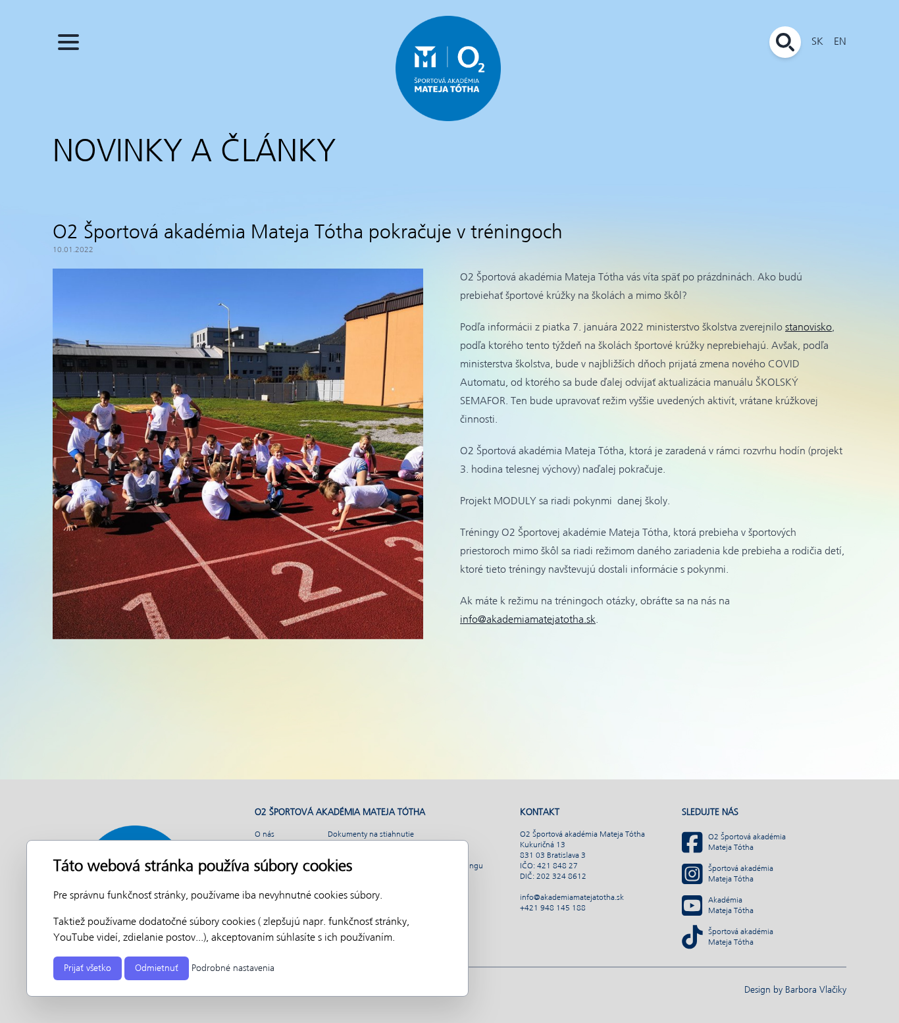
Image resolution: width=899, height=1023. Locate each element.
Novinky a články (194, 153)
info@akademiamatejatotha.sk (528, 620)
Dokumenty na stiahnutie (371, 835)
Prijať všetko (87, 968)
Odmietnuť (156, 968)
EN (840, 42)
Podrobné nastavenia (233, 968)
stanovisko (808, 327)
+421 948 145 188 (553, 908)
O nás (264, 835)
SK (817, 42)
